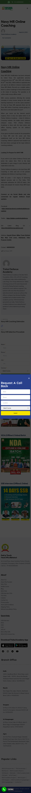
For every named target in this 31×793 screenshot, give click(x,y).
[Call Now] (4, 789)
